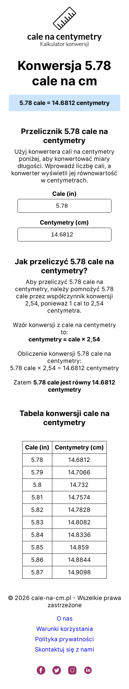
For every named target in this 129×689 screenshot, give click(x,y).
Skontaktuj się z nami (64, 649)
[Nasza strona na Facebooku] (41, 671)
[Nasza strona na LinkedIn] (88, 671)
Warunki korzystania (64, 628)
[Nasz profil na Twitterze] (56, 671)
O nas (65, 618)
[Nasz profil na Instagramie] (72, 671)
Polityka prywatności (64, 639)
